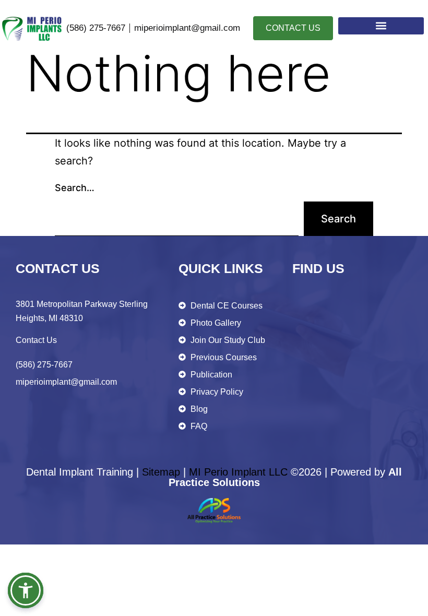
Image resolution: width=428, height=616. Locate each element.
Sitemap (161, 472)
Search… (74, 187)
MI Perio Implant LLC (238, 472)
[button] (381, 25)
